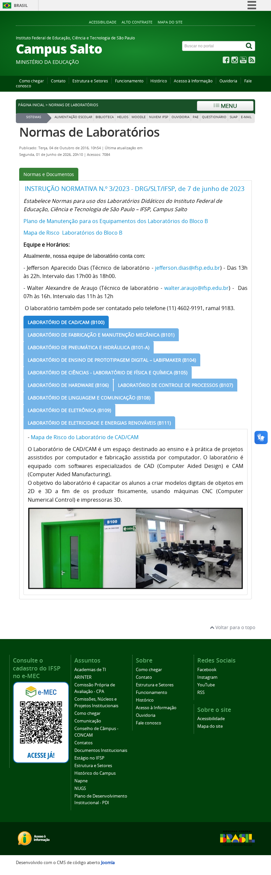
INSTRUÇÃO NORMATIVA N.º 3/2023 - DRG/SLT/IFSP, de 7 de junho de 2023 (135, 188)
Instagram (207, 677)
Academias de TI (90, 669)
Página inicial (31, 105)
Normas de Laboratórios (89, 131)
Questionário (214, 117)
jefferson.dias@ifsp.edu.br (187, 267)
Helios (122, 117)
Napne (81, 781)
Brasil (21, 5)
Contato (58, 81)
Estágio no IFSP (89, 758)
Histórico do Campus (95, 773)
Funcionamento (129, 81)
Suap (234, 117)
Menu (228, 106)
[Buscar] (249, 46)
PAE (196, 117)
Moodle (139, 117)
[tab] (48, 174)
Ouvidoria (228, 81)
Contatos (83, 743)
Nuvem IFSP (158, 117)
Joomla (108, 862)
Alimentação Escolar (73, 117)
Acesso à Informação (193, 81)
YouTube (206, 685)
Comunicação (87, 721)
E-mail (246, 117)
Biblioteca (105, 117)
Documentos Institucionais (100, 750)
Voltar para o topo (234, 627)
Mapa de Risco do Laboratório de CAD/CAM (84, 437)
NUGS (80, 788)
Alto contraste (137, 22)
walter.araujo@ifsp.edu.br (196, 288)
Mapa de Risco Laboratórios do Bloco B (72, 232)
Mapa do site (170, 22)
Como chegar (31, 81)
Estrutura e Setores (90, 81)
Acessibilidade (102, 22)
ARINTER (83, 677)
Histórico (158, 81)
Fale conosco (148, 723)
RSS (201, 692)
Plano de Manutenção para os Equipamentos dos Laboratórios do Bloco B (115, 221)
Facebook (206, 669)
